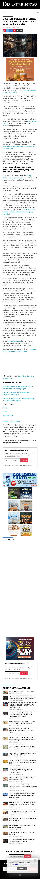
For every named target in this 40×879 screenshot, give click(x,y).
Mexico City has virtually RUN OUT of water (22, 691)
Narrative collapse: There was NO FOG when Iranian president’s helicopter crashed (22, 722)
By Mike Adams (19, 709)
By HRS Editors (19, 829)
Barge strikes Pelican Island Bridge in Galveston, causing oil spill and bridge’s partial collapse (23, 786)
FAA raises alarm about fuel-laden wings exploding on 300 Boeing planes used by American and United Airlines (21, 714)
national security (30, 429)
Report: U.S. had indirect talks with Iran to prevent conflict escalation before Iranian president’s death (21, 770)
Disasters (22, 427)
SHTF (18, 434)
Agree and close (22, 868)
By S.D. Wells (19, 808)
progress (13, 434)
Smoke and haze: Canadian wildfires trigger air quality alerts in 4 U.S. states (23, 754)
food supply (20, 429)
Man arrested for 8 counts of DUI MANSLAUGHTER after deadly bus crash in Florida (21, 730)
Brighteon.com (8, 415)
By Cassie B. (18, 718)
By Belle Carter (19, 774)
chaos (27, 425)
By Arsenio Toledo (20, 790)
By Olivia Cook (19, 815)
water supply (13, 436)
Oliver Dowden (8, 431)
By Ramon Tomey (20, 765)
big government (18, 425)
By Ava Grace (19, 693)
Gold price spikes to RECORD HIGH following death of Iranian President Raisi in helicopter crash (22, 762)
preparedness (23, 431)
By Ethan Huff (19, 725)
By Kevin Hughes (19, 700)
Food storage (11, 429)
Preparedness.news (14, 341)
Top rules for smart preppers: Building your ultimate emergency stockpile (19, 212)
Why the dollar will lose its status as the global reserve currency (21, 778)
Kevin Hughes (15, 27)
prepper (31, 431)
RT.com (5, 408)
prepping (6, 434)
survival (23, 434)
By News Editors (19, 781)
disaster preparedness (11, 427)
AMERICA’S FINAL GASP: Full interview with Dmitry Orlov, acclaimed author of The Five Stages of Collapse (21, 705)
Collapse (33, 425)
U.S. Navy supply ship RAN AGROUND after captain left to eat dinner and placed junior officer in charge (22, 795)
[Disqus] (20, 565)
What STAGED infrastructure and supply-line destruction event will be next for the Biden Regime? (22, 804)
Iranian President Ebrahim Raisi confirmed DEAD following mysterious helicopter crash (22, 747)
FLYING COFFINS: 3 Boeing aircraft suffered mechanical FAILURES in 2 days (22, 812)
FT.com (5, 411)
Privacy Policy (19, 864)
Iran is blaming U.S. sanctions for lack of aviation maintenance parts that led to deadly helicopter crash (22, 739)
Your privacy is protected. (10, 465)
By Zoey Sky (18, 734)
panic (15, 431)
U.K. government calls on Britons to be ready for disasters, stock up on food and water (22, 697)
